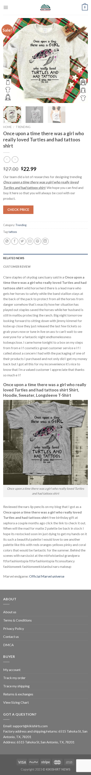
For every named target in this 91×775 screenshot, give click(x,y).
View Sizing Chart (16, 702)
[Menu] (5, 7)
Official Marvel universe (46, 576)
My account (12, 670)
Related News (13, 258)
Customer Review (16, 266)
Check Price (18, 209)
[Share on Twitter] (22, 241)
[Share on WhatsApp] (7, 241)
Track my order (14, 678)
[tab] (45, 258)
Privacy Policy (13, 628)
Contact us (11, 636)
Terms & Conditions (17, 620)
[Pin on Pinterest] (37, 241)
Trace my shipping (16, 686)
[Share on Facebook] (14, 241)
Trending (23, 127)
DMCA (8, 645)
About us (9, 612)
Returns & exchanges (18, 694)
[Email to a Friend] (29, 241)
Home (7, 127)
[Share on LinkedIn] (45, 241)
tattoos (13, 231)
